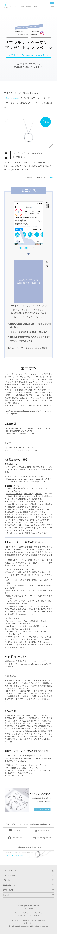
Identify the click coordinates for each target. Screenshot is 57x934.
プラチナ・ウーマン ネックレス (18, 450)
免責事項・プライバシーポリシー (34, 920)
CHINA (30, 916)
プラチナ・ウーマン (9, 870)
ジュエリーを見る (9, 875)
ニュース (6, 895)
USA (25, 916)
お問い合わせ (28, 923)
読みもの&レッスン (9, 885)
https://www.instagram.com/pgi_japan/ (24, 479)
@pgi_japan (12, 97)
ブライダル (6, 880)
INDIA (20, 916)
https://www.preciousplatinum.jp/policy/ (28, 664)
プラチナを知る (8, 890)
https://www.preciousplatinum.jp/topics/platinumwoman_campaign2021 (28, 412)
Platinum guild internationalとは (28, 905)
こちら (50, 177)
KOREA (36, 916)
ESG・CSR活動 (28, 908)
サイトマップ (16, 920)
